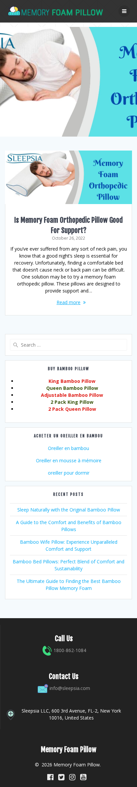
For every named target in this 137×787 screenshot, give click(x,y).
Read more (68, 302)
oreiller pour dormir (68, 473)
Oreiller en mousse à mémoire (68, 460)
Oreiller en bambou (68, 448)
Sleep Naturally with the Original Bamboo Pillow (68, 509)
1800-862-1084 (69, 650)
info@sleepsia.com (70, 688)
